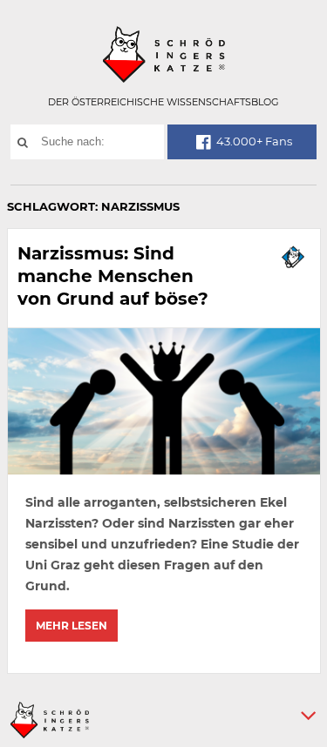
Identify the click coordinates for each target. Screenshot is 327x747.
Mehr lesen (71, 625)
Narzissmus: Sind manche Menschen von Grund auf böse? (112, 276)
